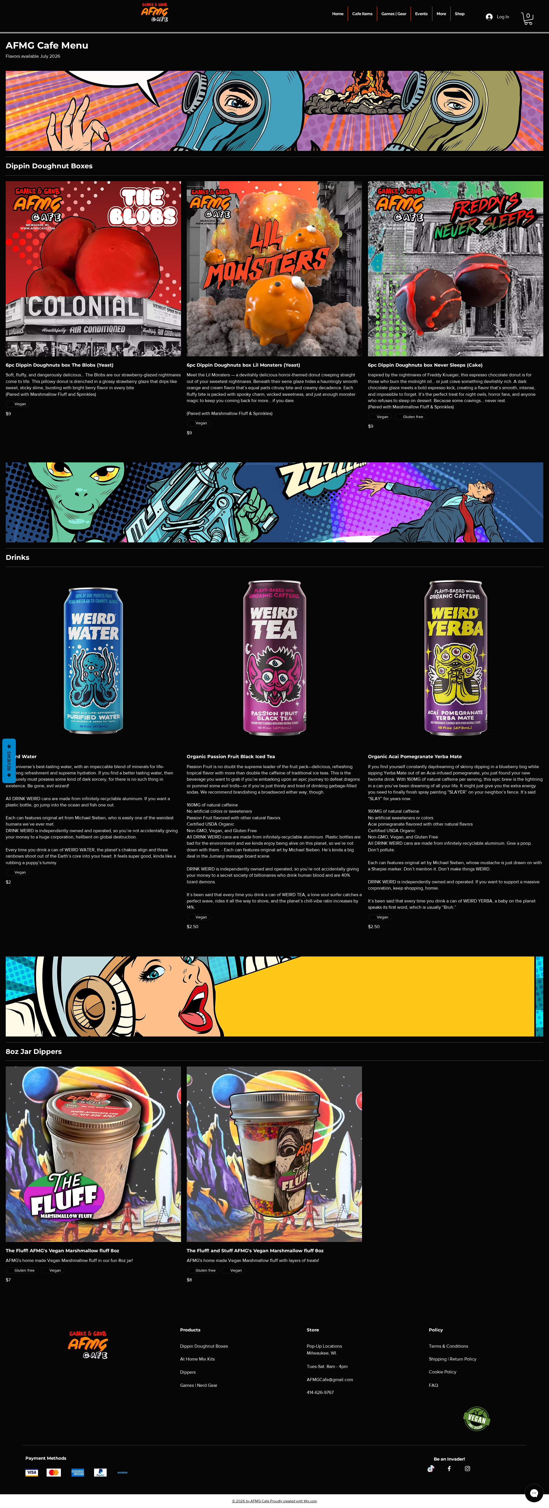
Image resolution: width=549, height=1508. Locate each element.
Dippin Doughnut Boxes (204, 1346)
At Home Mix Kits (197, 1359)
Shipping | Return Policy (452, 1359)
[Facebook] (449, 1468)
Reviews (9, 760)
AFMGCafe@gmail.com (330, 1379)
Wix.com (310, 1501)
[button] (362, 14)
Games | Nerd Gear (198, 1385)
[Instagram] (467, 1468)
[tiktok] (430, 1468)
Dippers (188, 1372)
